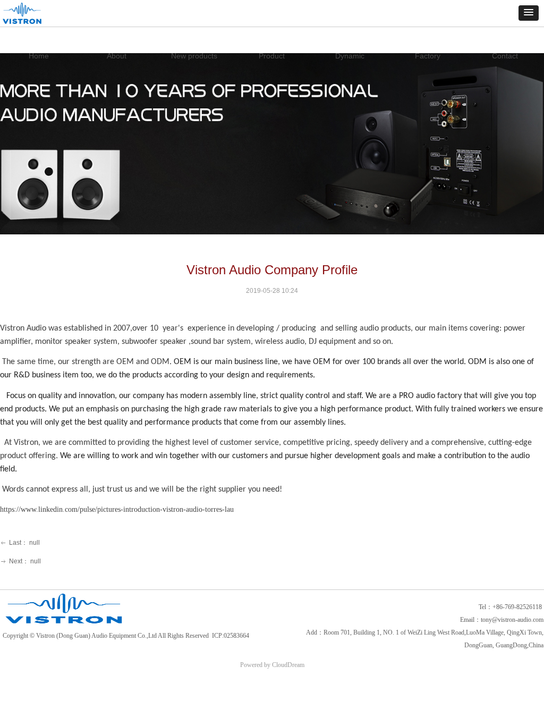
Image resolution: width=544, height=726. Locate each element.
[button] (528, 13)
